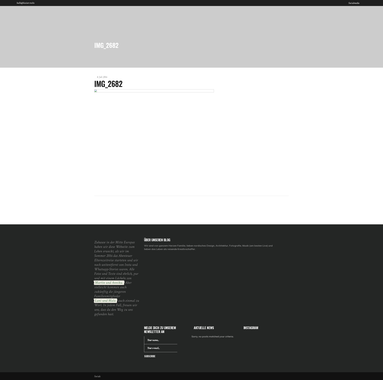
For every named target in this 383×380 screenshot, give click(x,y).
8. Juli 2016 (102, 77)
